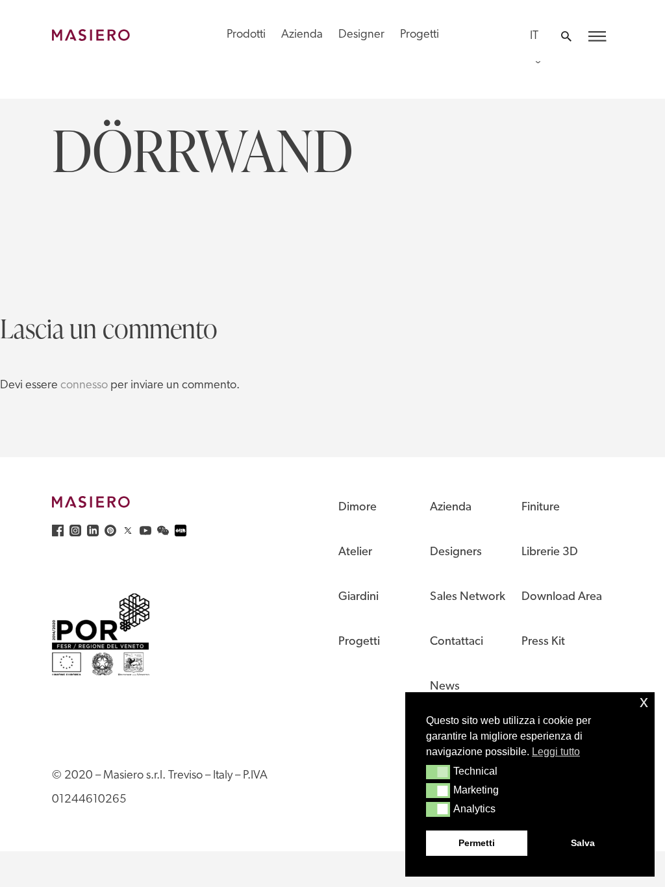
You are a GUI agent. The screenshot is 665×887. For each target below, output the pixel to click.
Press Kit (543, 642)
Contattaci (456, 642)
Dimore (357, 507)
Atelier (355, 552)
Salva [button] (583, 843)
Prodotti (246, 35)
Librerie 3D (549, 552)
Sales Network (467, 597)
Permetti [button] (476, 843)
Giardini (358, 597)
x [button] (644, 701)
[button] (438, 772)
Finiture (540, 507)
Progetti (419, 35)
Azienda (302, 35)
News (445, 687)
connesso (84, 385)
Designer (361, 35)
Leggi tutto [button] (556, 751)
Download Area (561, 597)
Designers (456, 552)
